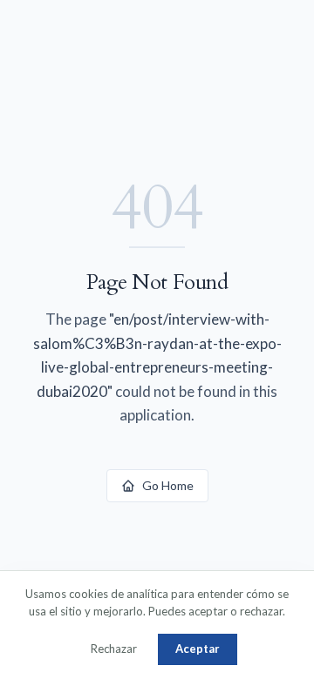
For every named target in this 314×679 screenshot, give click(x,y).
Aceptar (197, 648)
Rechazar (114, 648)
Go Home (168, 485)
